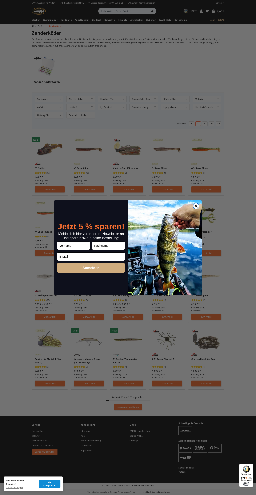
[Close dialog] (196, 206)
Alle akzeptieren (49, 484)
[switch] (246, 484)
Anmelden (91, 268)
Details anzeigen (14, 487)
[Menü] (251, 465)
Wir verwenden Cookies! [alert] (15, 482)
